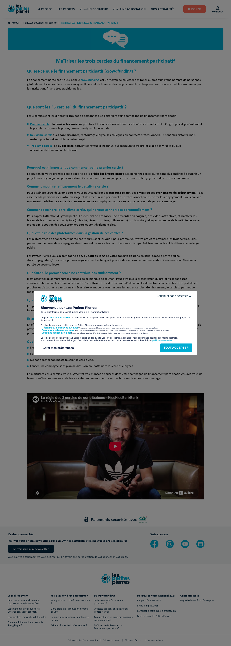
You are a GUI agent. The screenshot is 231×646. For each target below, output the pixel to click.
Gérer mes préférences (58, 347)
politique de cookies (162, 340)
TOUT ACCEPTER (176, 347)
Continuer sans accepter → (173, 295)
